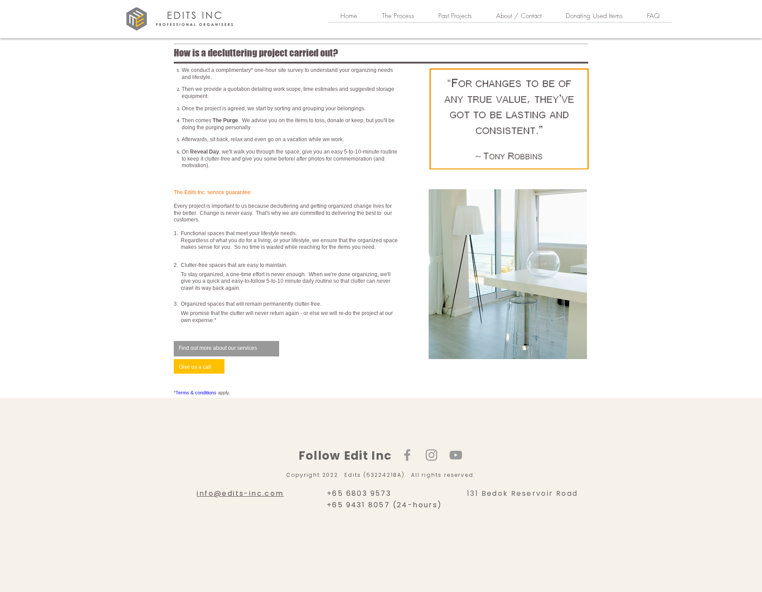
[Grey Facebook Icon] (407, 455)
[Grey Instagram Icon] (431, 455)
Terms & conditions (196, 392)
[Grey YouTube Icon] (455, 455)
